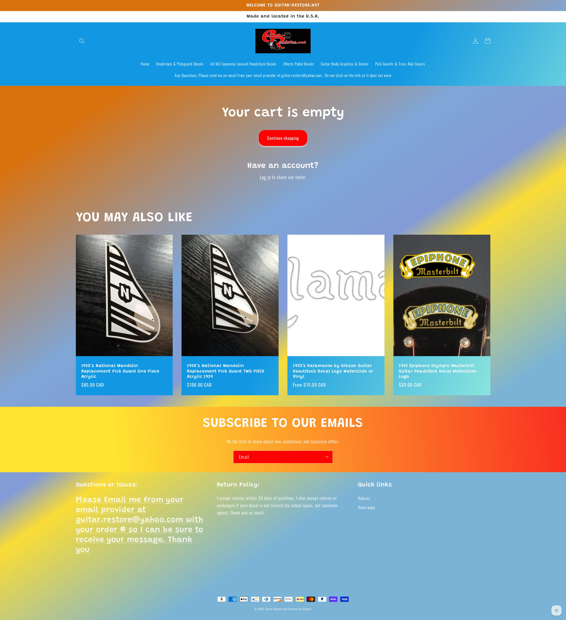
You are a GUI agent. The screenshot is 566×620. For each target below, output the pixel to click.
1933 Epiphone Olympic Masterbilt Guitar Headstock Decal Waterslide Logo (438, 371)
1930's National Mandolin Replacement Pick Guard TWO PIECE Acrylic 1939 (225, 371)
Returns (364, 498)
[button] (82, 41)
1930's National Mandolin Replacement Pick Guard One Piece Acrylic (120, 371)
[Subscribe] (326, 457)
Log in (265, 177)
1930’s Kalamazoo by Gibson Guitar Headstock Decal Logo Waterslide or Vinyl (333, 371)
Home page (366, 507)
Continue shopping (283, 138)
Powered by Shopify (300, 609)
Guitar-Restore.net (276, 609)
